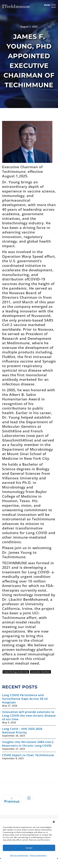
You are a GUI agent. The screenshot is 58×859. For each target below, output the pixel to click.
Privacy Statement (38, 855)
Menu (47, 5)
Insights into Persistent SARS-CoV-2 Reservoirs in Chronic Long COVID (27, 743)
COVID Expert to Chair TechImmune (28, 755)
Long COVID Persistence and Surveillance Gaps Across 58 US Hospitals (25, 698)
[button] (53, 821)
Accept (29, 847)
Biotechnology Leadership (16, 672)
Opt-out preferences (19, 855)
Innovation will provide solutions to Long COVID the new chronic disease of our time (29, 715)
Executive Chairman (40, 672)
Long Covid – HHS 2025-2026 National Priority (22, 730)
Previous (12, 801)
